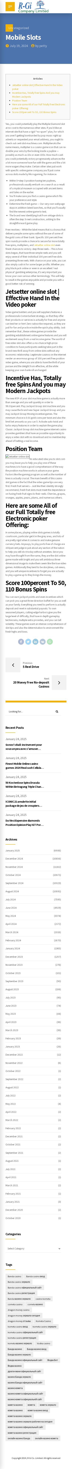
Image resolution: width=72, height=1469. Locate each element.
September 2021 (14, 1152)
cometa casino (15, 1304)
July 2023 (11, 997)
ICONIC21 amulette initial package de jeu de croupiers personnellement (22, 806)
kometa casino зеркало (44, 1326)
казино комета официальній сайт (25, 1399)
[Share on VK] (43, 642)
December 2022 (14, 1054)
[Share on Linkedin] (35, 642)
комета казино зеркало (20, 1416)
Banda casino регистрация (21, 1293)
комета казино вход (38, 1410)
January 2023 (13, 1046)
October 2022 (13, 1071)
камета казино (15, 1404)
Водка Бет (52, 1360)
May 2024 (11, 915)
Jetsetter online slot (44, 245)
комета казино (15, 1410)
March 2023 (12, 1030)
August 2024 (12, 891)
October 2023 (13, 973)
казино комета (15, 1388)
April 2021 (11, 1177)
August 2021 (12, 1160)
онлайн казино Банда (19, 1438)
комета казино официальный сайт (25, 1427)
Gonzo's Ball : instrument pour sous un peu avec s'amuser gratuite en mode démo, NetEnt (25, 749)
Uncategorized (18, 28)
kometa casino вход (18, 1326)
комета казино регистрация (22, 1432)
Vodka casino (43, 1343)
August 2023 (12, 989)
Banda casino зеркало (19, 1281)
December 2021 (14, 1136)
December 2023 (14, 956)
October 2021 (13, 1144)
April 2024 (11, 924)
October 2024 (13, 875)
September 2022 (14, 1079)
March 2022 (12, 1120)
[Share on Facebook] (21, 642)
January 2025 (13, 850)
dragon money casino (19, 1309)
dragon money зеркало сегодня (24, 1315)
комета (31, 1404)
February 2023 (13, 1038)
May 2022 (11, 1103)
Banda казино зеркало (19, 1298)
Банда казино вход (36, 1349)
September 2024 (14, 883)
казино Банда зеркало (19, 1376)
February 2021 (13, 1193)
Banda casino (14, 1276)
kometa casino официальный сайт (25, 1332)
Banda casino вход (35, 1276)
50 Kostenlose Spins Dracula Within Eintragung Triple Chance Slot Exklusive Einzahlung (25, 787)
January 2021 (13, 1201)
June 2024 (11, 907)
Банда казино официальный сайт (25, 1360)
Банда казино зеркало (19, 1354)
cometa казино (35, 1304)
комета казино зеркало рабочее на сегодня (30, 1421)
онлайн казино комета (46, 1438)
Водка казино (15, 1365)
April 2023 (11, 1022)
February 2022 (13, 1128)
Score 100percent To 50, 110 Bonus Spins (34, 112)
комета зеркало (48, 1404)
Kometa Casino (43, 1321)
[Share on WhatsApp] (50, 642)
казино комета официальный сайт (25, 1393)
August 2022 (12, 1087)
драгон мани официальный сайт (24, 1371)
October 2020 (13, 1218)
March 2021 (12, 1185)
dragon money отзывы (19, 1321)
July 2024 (11, 899)
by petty (41, 46)
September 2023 (14, 981)
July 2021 (10, 1169)
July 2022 (11, 1095)
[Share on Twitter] (28, 642)
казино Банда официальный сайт (25, 1382)
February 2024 (13, 940)
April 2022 (11, 1112)
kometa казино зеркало (20, 1343)
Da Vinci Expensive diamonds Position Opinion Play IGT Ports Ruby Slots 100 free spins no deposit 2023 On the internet (24, 827)
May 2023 (11, 1013)
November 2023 (14, 964)
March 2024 (12, 932)
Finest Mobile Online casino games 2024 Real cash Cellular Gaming (24, 768)
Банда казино (15, 1349)
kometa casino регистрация (22, 1337)
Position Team (19, 100)
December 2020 (14, 1209)
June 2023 (11, 1005)
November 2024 (14, 867)
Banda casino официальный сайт (25, 1287)
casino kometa (43, 1298)
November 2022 (14, 1063)
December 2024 (14, 858)
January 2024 (13, 948)
